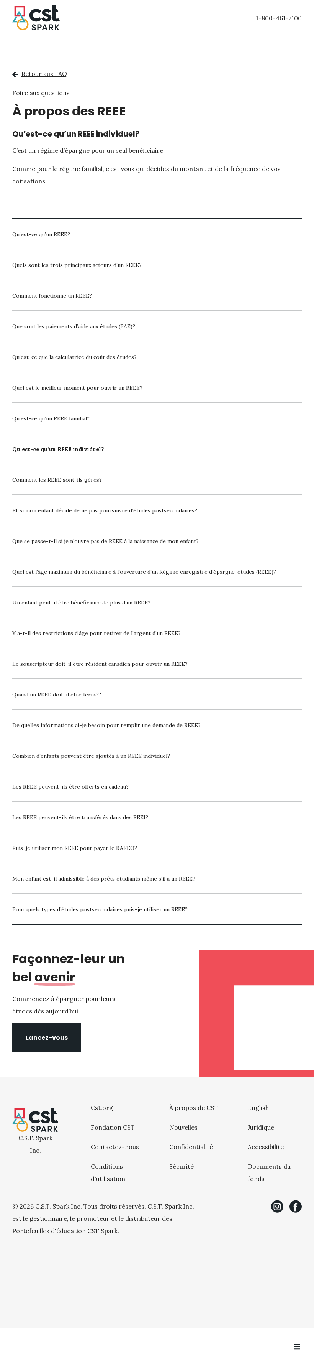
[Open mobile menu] (297, 1347)
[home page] (36, 17)
